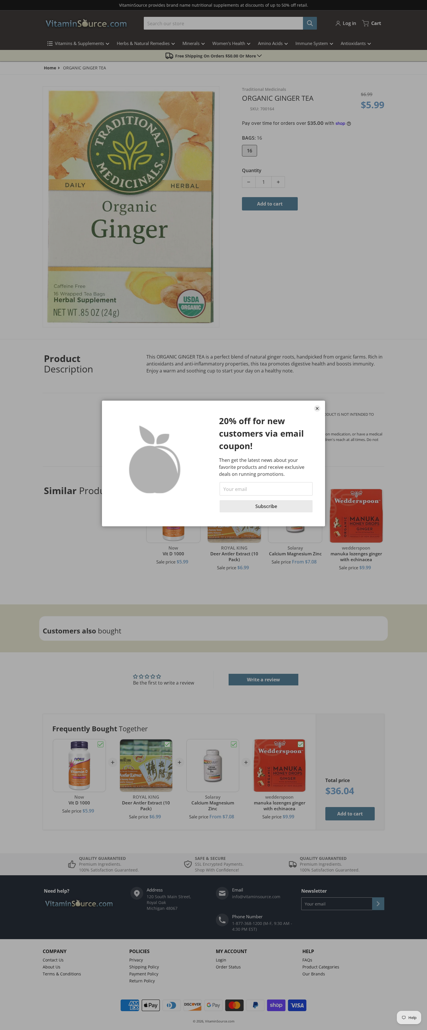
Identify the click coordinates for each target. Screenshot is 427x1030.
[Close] (317, 408)
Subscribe (266, 506)
